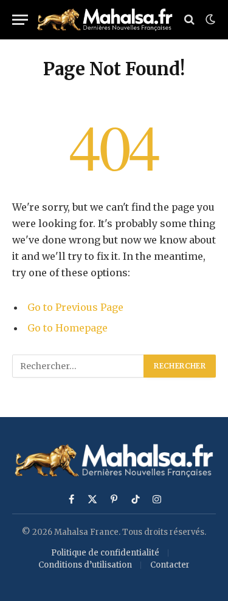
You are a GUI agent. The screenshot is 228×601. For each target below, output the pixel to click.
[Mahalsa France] (105, 19)
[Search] (189, 19)
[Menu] (20, 19)
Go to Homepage (67, 328)
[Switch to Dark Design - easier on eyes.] (209, 19)
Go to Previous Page (75, 307)
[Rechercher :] (78, 366)
